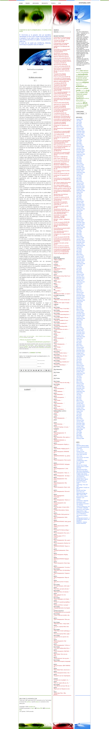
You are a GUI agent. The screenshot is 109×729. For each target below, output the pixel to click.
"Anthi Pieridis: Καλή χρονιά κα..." (62, 514)
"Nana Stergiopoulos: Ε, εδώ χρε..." (61, 469)
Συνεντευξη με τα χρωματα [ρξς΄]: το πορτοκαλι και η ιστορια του (62, 168)
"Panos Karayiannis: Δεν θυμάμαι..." (60, 503)
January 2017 (79, 294)
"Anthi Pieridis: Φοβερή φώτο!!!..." (62, 448)
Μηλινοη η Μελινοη (60, 96)
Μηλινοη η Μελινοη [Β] (61, 81)
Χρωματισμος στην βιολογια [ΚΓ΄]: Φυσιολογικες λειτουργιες (62, 117)
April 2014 (79, 344)
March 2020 (79, 236)
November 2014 (80, 333)
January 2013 (79, 367)
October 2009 (79, 426)
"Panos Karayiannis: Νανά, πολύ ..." (62, 488)
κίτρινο (86, 82)
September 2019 (80, 245)
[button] (21, 370)
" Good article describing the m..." (62, 314)
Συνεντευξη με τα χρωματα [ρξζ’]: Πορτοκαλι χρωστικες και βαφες (62, 154)
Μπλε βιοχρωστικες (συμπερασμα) (62, 129)
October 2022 (79, 189)
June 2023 (79, 177)
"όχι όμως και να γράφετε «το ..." (62, 680)
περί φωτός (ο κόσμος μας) (82, 516)
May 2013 (78, 361)
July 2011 (78, 394)
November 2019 (80, 242)
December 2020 (80, 222)
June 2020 (79, 231)
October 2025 (79, 134)
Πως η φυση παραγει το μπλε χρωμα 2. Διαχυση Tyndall (62, 186)
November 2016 (80, 297)
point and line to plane (82, 496)
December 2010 (80, 405)
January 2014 (79, 348)
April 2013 (79, 362)
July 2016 (78, 303)
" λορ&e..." (56, 335)
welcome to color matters (82, 509)
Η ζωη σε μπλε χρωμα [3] (62, 76)
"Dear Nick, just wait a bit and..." (62, 589)
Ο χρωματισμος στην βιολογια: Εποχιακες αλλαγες (61, 44)
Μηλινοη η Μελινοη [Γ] (61, 56)
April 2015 (79, 326)
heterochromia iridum (81, 469)
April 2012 (79, 380)
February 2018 (80, 274)
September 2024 (80, 154)
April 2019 (79, 253)
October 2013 (79, 353)
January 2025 (79, 148)
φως (85, 102)
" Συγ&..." (56, 430)
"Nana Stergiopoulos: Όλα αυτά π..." (62, 492)
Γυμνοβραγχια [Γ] (60, 62)
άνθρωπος (78, 72)
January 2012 (79, 385)
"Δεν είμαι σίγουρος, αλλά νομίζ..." (62, 586)
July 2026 (78, 120)
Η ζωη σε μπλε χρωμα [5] (62, 58)
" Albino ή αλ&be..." (58, 260)
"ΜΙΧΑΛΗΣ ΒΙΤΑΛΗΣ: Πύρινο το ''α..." (62, 546)
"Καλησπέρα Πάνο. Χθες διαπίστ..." (60, 693)
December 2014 (80, 332)
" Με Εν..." (56, 273)
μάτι (77, 88)
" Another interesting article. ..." (61, 326)
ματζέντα (81, 88)
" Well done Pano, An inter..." (61, 356)
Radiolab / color (80, 497)
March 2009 (79, 437)
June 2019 (79, 250)
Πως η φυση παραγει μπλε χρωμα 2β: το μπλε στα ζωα (62, 183)
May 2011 (78, 397)
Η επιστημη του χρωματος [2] (61, 138)
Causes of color (80, 451)
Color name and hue (81, 454)
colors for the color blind (82, 457)
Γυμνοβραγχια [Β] (60, 83)
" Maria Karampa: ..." (59, 424)
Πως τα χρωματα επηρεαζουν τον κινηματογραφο (62, 147)
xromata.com (84, 3)
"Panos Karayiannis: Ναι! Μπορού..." (60, 641)
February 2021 (80, 219)
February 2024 (80, 164)
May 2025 (78, 142)
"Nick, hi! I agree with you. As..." (62, 683)
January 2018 (79, 275)
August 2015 (79, 320)
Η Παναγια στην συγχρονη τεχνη (62, 234)
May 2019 (78, 251)
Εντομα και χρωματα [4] (61, 247)
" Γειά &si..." (57, 385)
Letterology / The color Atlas (82, 485)
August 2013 (79, 356)
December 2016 (80, 295)
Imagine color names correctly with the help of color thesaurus (82, 475)
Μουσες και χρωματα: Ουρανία (28, 339)
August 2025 (79, 137)
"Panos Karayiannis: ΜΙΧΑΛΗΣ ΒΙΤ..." (61, 452)
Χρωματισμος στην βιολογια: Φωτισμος (61, 195)
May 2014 (78, 342)
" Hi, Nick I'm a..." (58, 350)
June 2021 (79, 213)
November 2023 (80, 169)
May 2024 (78, 160)
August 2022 (79, 192)
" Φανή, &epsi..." (58, 282)
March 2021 (79, 218)
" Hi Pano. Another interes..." (61, 353)
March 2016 (79, 309)
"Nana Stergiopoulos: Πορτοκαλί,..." (59, 496)
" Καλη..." (56, 296)
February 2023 (80, 183)
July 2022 (78, 193)
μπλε (37, 336)
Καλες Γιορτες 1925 (60, 158)
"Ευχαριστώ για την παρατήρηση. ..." (62, 676)
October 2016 (79, 298)
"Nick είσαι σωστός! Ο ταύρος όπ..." (61, 582)
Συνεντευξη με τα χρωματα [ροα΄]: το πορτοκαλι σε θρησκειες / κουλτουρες (62, 110)
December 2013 (80, 350)
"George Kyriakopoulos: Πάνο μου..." (61, 551)
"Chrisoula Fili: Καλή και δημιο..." (62, 530)
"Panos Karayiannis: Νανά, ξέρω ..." (62, 563)
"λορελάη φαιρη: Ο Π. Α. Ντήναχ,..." (60, 536)
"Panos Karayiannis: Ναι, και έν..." (62, 533)
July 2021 (78, 212)
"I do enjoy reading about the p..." (62, 648)
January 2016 (79, 312)
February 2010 (80, 420)
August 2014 (79, 338)
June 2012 (79, 377)
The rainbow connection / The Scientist (82, 504)
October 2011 (79, 389)
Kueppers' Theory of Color (81, 482)
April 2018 (79, 271)
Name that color (80, 491)
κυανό (77, 84)
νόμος (77, 92)
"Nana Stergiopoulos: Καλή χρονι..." (60, 518)
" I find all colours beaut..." (60, 358)
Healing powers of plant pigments (82, 467)
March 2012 (79, 382)
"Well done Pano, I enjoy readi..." (62, 623)
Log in (32, 708)
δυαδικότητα (79, 79)
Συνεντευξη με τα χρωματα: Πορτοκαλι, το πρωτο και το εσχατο (61, 203)
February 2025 (80, 146)
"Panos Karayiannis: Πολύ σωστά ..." (62, 460)
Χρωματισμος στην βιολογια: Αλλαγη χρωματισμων (61, 54)
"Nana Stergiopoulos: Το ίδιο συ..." (62, 645)
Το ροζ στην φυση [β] (61, 253)
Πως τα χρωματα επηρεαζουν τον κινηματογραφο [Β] (62, 92)
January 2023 (79, 184)
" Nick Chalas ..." (58, 400)
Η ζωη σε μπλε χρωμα (61, 102)
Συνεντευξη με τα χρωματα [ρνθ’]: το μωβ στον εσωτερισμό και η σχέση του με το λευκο (62, 250)
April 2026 (79, 125)
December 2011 (80, 386)
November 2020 (80, 224)
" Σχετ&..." (56, 262)
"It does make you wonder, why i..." (61, 615)
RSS (59, 3)
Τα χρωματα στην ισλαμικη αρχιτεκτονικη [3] (60, 85)
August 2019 (79, 247)
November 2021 (80, 205)
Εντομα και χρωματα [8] (61, 160)
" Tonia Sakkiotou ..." (59, 391)
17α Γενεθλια (59, 134)
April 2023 (79, 180)
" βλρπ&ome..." (57, 265)
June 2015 (79, 323)
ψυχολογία (78, 108)
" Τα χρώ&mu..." (58, 290)
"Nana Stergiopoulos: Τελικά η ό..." (62, 500)
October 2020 (79, 225)
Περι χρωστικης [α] (60, 64)
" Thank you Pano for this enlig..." (62, 382)
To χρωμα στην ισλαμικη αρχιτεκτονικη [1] (60, 123)
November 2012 (80, 370)
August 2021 (79, 210)
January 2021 (79, 221)
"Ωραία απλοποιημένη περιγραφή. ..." (62, 662)
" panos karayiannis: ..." (60, 338)
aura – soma (79, 449)
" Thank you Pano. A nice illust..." (62, 308)
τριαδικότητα (79, 103)
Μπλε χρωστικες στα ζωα (62, 136)
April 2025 (79, 143)
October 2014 (79, 335)
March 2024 (79, 163)
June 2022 (79, 195)
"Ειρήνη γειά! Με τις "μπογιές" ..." (62, 605)
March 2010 (79, 418)
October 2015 (79, 316)
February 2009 (80, 438)
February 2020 (80, 237)
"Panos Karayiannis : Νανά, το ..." (62, 472)
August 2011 (79, 393)
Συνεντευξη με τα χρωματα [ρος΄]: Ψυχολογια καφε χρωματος (62, 60)
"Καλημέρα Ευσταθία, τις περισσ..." (62, 293)
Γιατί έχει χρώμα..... (31, 336)
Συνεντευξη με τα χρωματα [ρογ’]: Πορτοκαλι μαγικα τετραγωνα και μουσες (62, 89)
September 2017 (80, 282)
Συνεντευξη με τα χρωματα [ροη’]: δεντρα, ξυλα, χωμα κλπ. (62, 38)
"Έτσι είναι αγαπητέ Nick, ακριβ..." (62, 633)
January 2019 (79, 257)
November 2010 (80, 406)
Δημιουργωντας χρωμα (61, 104)
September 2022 (80, 190)
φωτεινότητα (79, 105)
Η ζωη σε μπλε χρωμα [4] (62, 66)
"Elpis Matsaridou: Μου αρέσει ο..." (62, 437)
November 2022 (80, 187)
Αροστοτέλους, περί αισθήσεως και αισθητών (82, 511)
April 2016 (79, 307)
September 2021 (80, 209)
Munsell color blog (81, 490)
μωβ (87, 91)
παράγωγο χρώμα (81, 94)
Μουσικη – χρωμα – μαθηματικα (62, 220)
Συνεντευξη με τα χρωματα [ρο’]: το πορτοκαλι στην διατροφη (62, 120)
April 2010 (79, 417)
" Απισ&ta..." (57, 412)
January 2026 (79, 129)
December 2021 (80, 204)
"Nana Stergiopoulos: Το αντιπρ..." (62, 567)
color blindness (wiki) (81, 453)
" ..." (55, 370)
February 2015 (80, 329)
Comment (32, 352)
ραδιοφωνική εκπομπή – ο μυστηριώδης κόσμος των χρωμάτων (83, 519)
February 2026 (80, 128)
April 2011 (78, 399)
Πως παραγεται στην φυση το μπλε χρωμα (61, 231)
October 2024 (79, 152)
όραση (82, 108)
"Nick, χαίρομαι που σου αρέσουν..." (60, 595)
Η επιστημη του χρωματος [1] (61, 176)
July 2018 (78, 266)
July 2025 (78, 139)
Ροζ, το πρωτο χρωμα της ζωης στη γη (62, 171)
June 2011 (79, 396)
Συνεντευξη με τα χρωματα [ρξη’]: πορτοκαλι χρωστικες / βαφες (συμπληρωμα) (62, 142)
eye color (78, 463)
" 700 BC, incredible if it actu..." (61, 320)
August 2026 (79, 119)
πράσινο (80, 98)
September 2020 (80, 227)
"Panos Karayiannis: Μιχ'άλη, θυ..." (62, 543)
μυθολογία (83, 90)
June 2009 (79, 432)
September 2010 (80, 409)
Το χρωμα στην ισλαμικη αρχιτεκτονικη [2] (60, 106)
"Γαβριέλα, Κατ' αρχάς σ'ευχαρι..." (62, 302)
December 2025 (80, 131)
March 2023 (79, 181)
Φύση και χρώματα (23, 337)
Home (21, 3)
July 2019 (78, 248)
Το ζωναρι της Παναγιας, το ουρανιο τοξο (60, 41)
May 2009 (78, 434)
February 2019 (80, 256)
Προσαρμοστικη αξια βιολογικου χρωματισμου (38, 341)
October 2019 (79, 243)
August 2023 (79, 174)
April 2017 (79, 289)
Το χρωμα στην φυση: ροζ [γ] (61, 243)
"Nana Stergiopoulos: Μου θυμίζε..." (60, 483)
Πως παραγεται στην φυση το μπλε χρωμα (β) (61, 212)
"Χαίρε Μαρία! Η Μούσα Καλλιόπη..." (60, 269)
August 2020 (79, 228)
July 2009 (78, 431)
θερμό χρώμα (79, 82)
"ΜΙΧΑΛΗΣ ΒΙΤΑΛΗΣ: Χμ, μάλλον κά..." (62, 456)
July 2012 (78, 376)
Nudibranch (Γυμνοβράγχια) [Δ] (61, 47)
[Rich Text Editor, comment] (35, 378)
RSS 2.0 (27, 347)
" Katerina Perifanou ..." (60, 409)
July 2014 (78, 339)
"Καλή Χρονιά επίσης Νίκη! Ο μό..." (62, 276)
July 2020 (78, 230)
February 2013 (80, 365)
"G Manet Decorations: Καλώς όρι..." (61, 510)
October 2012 (79, 371)
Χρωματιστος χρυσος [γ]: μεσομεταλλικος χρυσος (61, 209)
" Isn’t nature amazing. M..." (61, 323)
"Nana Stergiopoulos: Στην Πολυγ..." (60, 479)
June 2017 (79, 286)
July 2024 (78, 157)
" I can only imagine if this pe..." (62, 317)
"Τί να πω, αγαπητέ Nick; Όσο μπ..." (61, 627)
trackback (48, 347)
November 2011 (80, 388)
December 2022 (80, 186)
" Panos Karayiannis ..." (60, 388)
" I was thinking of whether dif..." (62, 361)
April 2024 (79, 161)
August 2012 (79, 374)
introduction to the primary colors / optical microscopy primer (82, 479)
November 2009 (80, 424)
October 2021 (79, 207)
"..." (54, 367)
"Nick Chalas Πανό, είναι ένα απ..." (62, 669)
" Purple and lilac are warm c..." (62, 329)
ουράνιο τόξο (84, 92)
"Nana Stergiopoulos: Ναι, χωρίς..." (62, 540)
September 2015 (80, 318)
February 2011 (80, 402)
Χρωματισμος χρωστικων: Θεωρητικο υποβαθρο (61, 164)
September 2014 (80, 336)
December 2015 (80, 313)
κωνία (80, 84)
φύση (83, 105)
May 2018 (78, 269)
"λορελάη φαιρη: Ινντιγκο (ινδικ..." (62, 507)
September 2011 (80, 391)
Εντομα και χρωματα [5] (61, 237)
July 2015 (78, 321)
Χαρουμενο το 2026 (60, 156)
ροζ (78, 99)
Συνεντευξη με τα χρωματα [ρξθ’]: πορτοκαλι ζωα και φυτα (62, 132)
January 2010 (79, 421)
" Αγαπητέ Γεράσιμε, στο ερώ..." (62, 427)
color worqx (79, 456)
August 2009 (79, 429)
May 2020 (78, 233)
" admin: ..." (57, 415)
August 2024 (79, 155)
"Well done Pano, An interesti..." (62, 591)
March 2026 (79, 126)
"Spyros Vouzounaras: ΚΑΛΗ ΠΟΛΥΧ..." (61, 526)
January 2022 (79, 202)
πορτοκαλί (79, 96)
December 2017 (80, 277)
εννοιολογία (85, 79)
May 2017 (78, 288)
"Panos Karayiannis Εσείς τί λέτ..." (62, 672)
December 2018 (80, 259)
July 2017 (78, 285)
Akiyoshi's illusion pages (82, 445)
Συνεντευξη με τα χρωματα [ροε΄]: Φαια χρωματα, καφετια (62, 68)
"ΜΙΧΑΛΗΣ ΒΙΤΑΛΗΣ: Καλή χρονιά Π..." (62, 522)
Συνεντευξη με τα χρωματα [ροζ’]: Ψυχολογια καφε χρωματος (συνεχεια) (62, 51)
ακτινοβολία (83, 74)
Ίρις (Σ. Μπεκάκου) (81, 513)
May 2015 (78, 324)
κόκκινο (80, 86)
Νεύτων (85, 70)
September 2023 (80, 172)
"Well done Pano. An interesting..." (62, 570)
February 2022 (80, 201)
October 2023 (79, 171)
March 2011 (79, 400)
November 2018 (80, 260)
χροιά (86, 105)
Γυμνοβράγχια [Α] (60, 113)
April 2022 (79, 198)
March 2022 (79, 199)
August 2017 (79, 283)
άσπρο (86, 72)
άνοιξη (82, 72)
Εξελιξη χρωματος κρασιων (62, 188)
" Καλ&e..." (56, 284)
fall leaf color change (81, 465)
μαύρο (86, 88)
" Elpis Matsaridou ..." (59, 394)
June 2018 (79, 268)
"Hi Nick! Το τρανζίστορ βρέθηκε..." (62, 602)
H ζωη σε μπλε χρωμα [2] (62, 95)
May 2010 (78, 415)
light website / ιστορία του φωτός (82, 488)
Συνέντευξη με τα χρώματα (45, 336)
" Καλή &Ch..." (57, 279)
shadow (78, 499)
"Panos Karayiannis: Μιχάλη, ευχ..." (61, 555)
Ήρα (79, 70)
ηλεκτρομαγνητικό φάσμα (81, 80)
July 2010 (78, 412)
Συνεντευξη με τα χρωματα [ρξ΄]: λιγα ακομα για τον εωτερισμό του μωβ (62, 240)
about (37, 701)
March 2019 (79, 254)
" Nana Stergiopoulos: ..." (60, 344)
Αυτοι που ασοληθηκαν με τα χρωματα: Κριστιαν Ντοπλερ (61, 225)
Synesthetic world (80, 502)
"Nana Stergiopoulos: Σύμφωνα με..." (62, 574)
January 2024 (79, 166)
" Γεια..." (56, 305)
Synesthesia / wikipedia (82, 500)
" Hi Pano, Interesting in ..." (60, 364)
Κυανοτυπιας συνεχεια (61, 161)
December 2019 (80, 240)
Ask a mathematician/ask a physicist (82, 447)
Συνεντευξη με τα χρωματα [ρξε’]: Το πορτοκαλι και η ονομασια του (62, 179)
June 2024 (79, 158)
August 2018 (79, 265)
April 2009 (79, 435)
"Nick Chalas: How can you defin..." (60, 654)
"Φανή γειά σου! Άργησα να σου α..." (62, 689)
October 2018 (79, 262)
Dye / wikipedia (80, 462)
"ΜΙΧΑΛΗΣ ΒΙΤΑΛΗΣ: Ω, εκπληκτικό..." (60, 440)
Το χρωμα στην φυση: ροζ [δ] (61, 206)
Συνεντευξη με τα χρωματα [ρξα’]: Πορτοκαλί (62, 228)
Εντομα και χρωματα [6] (61, 222)
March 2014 (79, 345)
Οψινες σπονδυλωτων (61, 245)
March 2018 (79, 272)
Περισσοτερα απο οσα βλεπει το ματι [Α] (62, 199)
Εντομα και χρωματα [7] (61, 173)
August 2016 (79, 301)
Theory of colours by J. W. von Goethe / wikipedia (83, 507)
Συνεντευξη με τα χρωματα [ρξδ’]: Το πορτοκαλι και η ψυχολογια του (62, 191)
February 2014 (80, 347)
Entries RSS (39, 708)
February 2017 (80, 292)
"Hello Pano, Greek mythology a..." (62, 630)
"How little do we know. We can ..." (62, 686)
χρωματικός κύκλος (81, 106)
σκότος (81, 100)
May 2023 (78, 178)
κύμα (85, 86)
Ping (39, 352)
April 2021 (79, 216)
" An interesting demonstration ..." (62, 311)
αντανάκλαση (79, 76)
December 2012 (80, 368)
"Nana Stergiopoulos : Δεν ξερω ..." (62, 475)
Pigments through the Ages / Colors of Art (81, 494)
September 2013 (80, 354)
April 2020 (79, 234)
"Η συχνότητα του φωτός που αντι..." (61, 637)
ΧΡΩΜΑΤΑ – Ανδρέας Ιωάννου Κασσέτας (81, 522)
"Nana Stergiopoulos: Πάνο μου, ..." (62, 620)
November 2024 (80, 151)
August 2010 (79, 411)
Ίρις (81, 71)
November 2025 (80, 132)
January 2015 (79, 330)
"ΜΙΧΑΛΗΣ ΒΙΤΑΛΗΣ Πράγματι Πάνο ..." (61, 559)
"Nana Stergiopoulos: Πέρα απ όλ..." (61, 578)
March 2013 (79, 364)
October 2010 (79, 408)
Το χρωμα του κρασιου (61, 197)
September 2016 (80, 300)
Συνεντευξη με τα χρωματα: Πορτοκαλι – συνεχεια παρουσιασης (60, 216)
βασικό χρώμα (82, 78)
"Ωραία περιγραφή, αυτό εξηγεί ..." (62, 599)
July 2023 (78, 175)
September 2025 (80, 136)
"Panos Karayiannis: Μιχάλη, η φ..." (61, 445)
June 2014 (79, 341)
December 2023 (80, 167)
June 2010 (79, 414)
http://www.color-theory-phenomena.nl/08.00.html (82, 471)
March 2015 (79, 327)
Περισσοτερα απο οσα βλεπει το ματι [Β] (62, 150)
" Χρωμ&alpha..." (58, 287)
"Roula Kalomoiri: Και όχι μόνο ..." (62, 658)
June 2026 (79, 122)
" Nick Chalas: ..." (58, 332)
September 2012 (80, 373)
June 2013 (79, 359)
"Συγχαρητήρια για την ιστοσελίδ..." (62, 612)
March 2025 (79, 145)
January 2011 (79, 403)
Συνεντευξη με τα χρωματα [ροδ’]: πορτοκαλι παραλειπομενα (62, 79)
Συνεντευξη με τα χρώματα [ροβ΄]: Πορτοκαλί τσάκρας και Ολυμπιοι (62, 99)
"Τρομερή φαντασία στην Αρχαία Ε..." (62, 608)
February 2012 (80, 383)
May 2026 (78, 123)
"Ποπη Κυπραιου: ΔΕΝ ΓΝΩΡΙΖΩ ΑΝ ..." (62, 666)
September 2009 (80, 427)
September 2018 (80, 263)
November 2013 (80, 351)
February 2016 (80, 310)
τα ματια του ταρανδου (61, 114)
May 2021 (78, 215)
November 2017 (80, 278)
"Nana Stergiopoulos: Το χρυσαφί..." (60, 433)
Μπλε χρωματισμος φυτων (62, 144)
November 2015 (80, 315)
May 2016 (78, 306)
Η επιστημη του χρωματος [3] (61, 126)
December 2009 (80, 423)
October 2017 (79, 280)
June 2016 (79, 304)
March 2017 (79, 291)
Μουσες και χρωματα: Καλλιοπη (62, 71)
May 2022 (78, 196)
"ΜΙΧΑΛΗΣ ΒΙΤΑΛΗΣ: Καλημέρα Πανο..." (62, 465)
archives (29, 701)
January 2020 (79, 239)
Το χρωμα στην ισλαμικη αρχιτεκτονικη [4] (60, 74)
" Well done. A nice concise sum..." (62, 299)
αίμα (77, 74)
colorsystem (79, 459)
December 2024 (80, 149)
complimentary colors (81, 460)
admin (20, 336)
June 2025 (79, 140)
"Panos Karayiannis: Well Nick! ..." (62, 651)
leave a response (40, 347)
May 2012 (78, 379)
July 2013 (78, 358)
